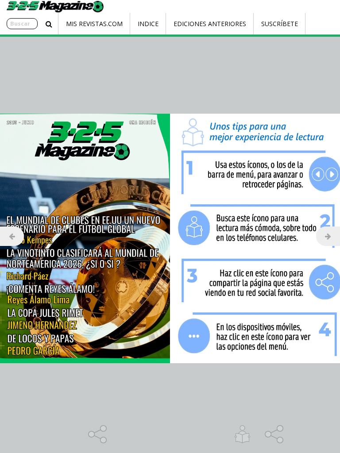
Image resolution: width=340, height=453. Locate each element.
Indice (148, 23)
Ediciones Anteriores (210, 23)
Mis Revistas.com (94, 23)
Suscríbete (279, 23)
